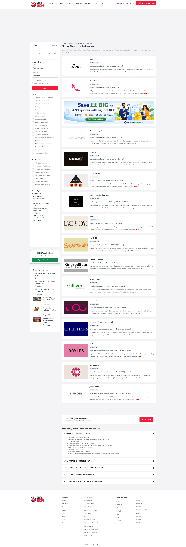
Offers (96, 3)
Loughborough (94, 202)
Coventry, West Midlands (42, 181)
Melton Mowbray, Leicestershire (43, 144)
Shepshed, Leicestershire (41, 150)
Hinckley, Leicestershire (41, 122)
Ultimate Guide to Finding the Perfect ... (49, 310)
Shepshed (92, 223)
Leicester (92, 66)
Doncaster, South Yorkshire (42, 184)
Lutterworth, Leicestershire (42, 134)
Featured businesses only (41, 83)
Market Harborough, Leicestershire (44, 138)
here (71, 437)
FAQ (63, 520)
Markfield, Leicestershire (41, 141)
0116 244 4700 (94, 177)
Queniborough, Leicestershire (43, 147)
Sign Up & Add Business (45, 260)
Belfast (117, 501)
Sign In (121, 3)
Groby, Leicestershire (40, 119)
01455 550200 (94, 304)
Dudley (138, 500)
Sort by (34, 65)
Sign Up (131, 3)
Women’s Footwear (37, 196)
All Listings (65, 504)
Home (51, 3)
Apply (45, 88)
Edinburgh (139, 503)
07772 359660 (94, 220)
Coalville (92, 263)
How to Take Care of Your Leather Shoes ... (49, 320)
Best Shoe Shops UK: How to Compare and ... (45, 282)
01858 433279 (94, 347)
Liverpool (138, 519)
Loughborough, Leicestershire (43, 131)
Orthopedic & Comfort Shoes (40, 203)
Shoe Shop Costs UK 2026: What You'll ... (44, 291)
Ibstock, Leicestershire (41, 125)
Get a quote (59, 3)
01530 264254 (94, 241)
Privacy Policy (66, 523)
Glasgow (138, 507)
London (138, 523)
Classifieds (88, 3)
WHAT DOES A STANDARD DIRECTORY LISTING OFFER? (84, 468)
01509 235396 (94, 198)
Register (64, 516)
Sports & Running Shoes (38, 198)
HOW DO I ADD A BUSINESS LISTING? (77, 433)
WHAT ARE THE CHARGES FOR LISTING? (78, 461)
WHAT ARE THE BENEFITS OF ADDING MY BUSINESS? (83, 481)
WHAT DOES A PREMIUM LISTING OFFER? (79, 475)
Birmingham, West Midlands (42, 166)
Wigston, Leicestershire (41, 153)
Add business (146, 419)
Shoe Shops (78, 3)
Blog (103, 3)
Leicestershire (98, 66)
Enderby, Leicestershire (41, 116)
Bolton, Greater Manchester (42, 169)
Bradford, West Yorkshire (42, 172)
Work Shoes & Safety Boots (39, 208)
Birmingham (118, 505)
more (138, 72)
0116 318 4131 (94, 63)
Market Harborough (95, 329)
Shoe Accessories (37, 206)
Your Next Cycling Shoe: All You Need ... (49, 300)
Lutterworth (93, 308)
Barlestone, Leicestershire (42, 101)
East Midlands (107, 66)
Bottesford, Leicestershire (42, 104)
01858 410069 (94, 368)
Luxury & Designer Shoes (39, 218)
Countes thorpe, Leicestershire (43, 110)
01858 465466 (94, 326)
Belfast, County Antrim (41, 163)
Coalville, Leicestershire (41, 107)
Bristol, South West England (42, 175)
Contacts (69, 3)
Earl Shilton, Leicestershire (42, 113)
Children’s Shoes (36, 211)
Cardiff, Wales (39, 178)
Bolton (117, 508)
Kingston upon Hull (141, 510)
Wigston (92, 180)
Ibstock (91, 245)
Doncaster (118, 524)
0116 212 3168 (94, 134)
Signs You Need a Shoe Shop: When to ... (45, 274)
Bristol (117, 514)
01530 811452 (94, 283)
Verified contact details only (41, 80)
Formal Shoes (36, 213)
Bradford (118, 511)
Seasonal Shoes (36, 220)
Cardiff (117, 517)
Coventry (118, 521)
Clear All (55, 45)
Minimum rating (36, 72)
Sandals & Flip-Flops (37, 215)
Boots (33, 201)
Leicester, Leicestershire (41, 128)
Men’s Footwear (36, 194)
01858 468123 (94, 390)
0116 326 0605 (94, 156)
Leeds (138, 513)
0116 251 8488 (94, 84)
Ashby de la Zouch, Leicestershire (44, 98)
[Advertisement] (93, 27)
